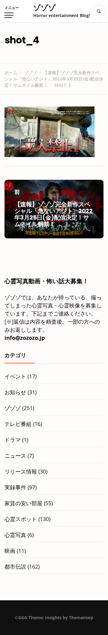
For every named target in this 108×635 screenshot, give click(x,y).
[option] (54, 623)
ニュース (15, 455)
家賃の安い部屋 (23, 503)
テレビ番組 (18, 423)
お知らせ (15, 392)
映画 (9, 550)
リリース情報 (20, 471)
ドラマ (12, 439)
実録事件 (15, 487)
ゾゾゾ (44, 8)
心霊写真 (15, 534)
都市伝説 (15, 566)
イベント (15, 376)
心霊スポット (20, 519)
